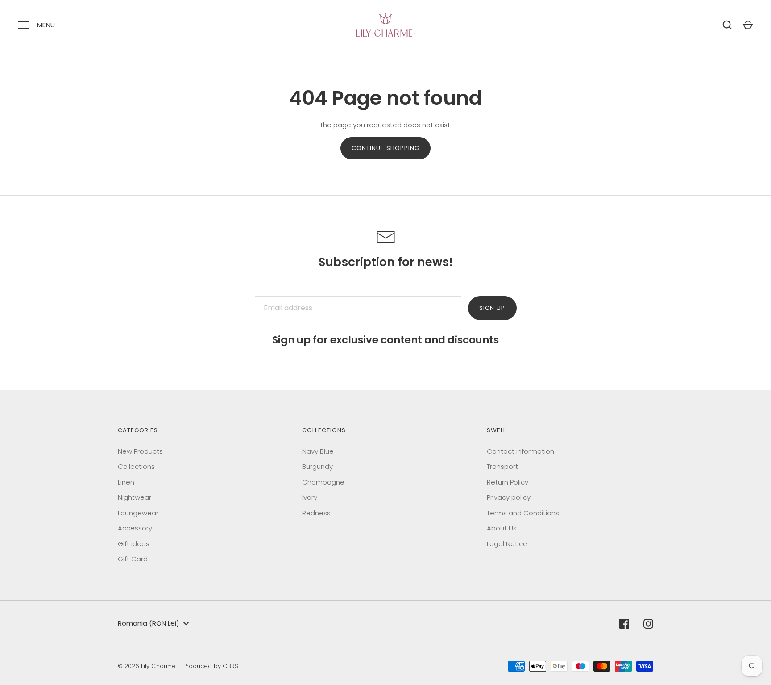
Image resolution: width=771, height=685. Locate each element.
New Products (140, 451)
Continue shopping (386, 148)
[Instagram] (648, 624)
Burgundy (317, 466)
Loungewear (138, 513)
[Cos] (748, 25)
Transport (502, 466)
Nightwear (134, 497)
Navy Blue (318, 451)
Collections (136, 466)
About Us (502, 528)
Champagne (323, 482)
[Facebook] (624, 624)
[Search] (727, 25)
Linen (126, 482)
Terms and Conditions (523, 513)
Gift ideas (133, 543)
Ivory (309, 497)
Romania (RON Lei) (148, 623)
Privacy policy (509, 497)
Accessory (135, 528)
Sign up (492, 308)
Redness (316, 513)
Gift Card (133, 559)
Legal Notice (507, 543)
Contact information (520, 451)
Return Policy (507, 482)
